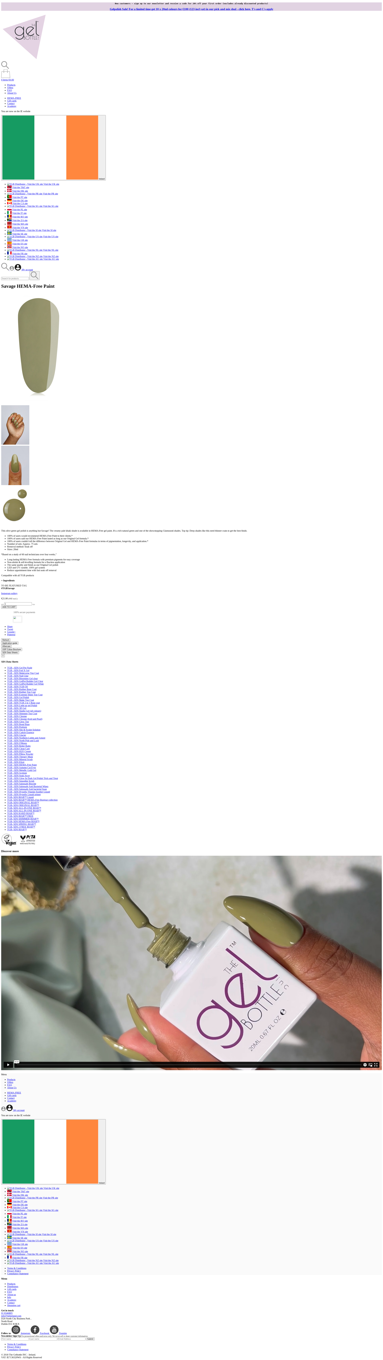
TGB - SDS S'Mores (17, 743)
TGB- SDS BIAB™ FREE (20, 816)
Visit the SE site (19, 234)
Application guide (9, 643)
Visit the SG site (50, 206)
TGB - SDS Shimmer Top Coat (22, 713)
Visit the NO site (20, 247)
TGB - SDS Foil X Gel (18, 670)
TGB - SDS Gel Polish (18, 697)
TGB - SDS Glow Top (18, 721)
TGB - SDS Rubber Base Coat (22, 689)
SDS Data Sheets (10, 652)
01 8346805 (7, 1313)
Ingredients (8, 580)
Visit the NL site (50, 250)
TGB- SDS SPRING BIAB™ (21, 824)
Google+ (11, 632)
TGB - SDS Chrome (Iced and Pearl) (24, 719)
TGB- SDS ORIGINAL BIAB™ (23, 802)
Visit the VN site (20, 227)
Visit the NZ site (51, 256)
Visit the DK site (20, 191)
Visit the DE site (20, 200)
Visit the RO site (20, 217)
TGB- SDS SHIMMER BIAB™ (23, 818)
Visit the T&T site (20, 187)
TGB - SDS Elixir (15, 762)
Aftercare (6, 646)
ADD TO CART (9, 607)
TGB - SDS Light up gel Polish (22, 705)
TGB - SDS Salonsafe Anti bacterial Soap (27, 789)
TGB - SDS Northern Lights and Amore (26, 738)
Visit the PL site (19, 209)
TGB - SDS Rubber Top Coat (21, 692)
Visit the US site (50, 236)
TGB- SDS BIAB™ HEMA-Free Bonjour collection (32, 800)
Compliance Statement (17, 1273)
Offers (10, 87)
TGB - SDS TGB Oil (17, 686)
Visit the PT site (19, 197)
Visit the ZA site (20, 220)
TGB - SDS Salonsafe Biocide (21, 783)
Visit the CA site (20, 203)
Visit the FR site (19, 253)
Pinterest (11, 634)
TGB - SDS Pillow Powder (20, 754)
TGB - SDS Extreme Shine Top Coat (24, 694)
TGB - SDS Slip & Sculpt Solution (23, 729)
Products (11, 85)
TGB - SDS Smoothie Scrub (20, 781)
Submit (90, 1339)
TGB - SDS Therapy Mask (20, 756)
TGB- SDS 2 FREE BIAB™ (21, 827)
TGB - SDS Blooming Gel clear (22, 678)
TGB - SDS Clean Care (18, 748)
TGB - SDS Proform (17, 727)
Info (9, 1297)
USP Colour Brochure (11, 649)
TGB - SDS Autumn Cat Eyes (21, 767)
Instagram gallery (9, 593)
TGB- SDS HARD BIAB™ (20, 813)
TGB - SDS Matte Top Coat (20, 700)
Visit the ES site (19, 243)
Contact (11, 103)
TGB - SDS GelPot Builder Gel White (25, 684)
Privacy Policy (14, 1271)
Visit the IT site (19, 213)
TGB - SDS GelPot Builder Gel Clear (25, 681)
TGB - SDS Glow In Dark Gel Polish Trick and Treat (32, 778)
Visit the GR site (20, 240)
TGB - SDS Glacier (16, 735)
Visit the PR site (50, 193)
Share (10, 626)
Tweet (10, 629)
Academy (11, 106)
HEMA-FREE (14, 98)
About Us (11, 93)
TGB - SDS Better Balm (19, 746)
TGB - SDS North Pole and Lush (23, 740)
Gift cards (11, 101)
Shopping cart (13, 1305)
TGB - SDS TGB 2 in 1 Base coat (23, 703)
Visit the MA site (20, 224)
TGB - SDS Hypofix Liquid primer (24, 794)
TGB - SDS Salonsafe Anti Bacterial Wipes (27, 786)
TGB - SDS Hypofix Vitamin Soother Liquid (28, 792)
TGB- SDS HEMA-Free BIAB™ (23, 821)
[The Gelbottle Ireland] (24, 59)
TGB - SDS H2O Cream (19, 751)
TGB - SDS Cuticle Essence (20, 732)
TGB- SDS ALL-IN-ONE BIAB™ (24, 808)
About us (11, 1294)
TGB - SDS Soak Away (18, 775)
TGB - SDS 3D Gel (16, 708)
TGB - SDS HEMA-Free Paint (22, 765)
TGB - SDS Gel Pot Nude (19, 667)
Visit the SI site (48, 230)
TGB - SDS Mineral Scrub (20, 759)
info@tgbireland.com (11, 1316)
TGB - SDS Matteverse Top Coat (23, 673)
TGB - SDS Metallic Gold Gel (21, 770)
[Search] (5, 269)
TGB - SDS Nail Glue (17, 676)
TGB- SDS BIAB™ (17, 829)
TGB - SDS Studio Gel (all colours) (24, 711)
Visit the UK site (51, 184)
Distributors (12, 1286)
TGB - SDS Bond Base (18, 724)
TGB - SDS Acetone (17, 773)
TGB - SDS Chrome (17, 716)
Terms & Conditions (16, 1268)
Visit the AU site (51, 259)
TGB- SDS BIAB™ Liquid (20, 797)
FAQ (9, 90)
